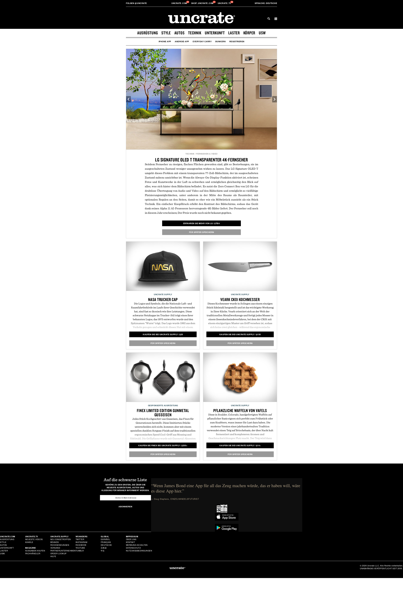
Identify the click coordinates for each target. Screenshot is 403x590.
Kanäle (29, 542)
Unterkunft (215, 32)
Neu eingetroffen (60, 539)
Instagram (81, 542)
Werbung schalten (137, 545)
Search (268, 18)
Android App (182, 41)
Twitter (80, 539)
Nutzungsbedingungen (139, 550)
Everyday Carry (202, 41)
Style (166, 32)
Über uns (131, 539)
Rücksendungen (59, 545)
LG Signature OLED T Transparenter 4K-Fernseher (201, 160)
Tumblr (80, 550)
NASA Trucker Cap (163, 299)
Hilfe (53, 556)
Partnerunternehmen (63, 550)
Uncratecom (179, 3)
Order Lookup (58, 553)
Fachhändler (32, 553)
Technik (194, 32)
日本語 (104, 547)
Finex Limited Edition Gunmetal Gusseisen (163, 412)
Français (106, 542)
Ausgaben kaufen (35, 550)
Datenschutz (133, 547)
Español (105, 539)
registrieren (236, 41)
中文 (103, 550)
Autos (179, 32)
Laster (234, 32)
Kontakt (130, 542)
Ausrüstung (147, 32)
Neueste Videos (34, 539)
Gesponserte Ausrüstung (163, 405)
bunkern (220, 41)
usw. (2, 553)
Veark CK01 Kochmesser (240, 299)
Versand (55, 547)
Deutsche (266, 3)
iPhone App (165, 41)
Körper (249, 32)
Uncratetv (225, 3)
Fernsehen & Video (207, 153)
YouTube (80, 547)
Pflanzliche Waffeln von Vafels (240, 410)
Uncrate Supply (163, 294)
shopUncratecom (202, 3)
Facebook (81, 545)
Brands (54, 542)
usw (262, 32)
